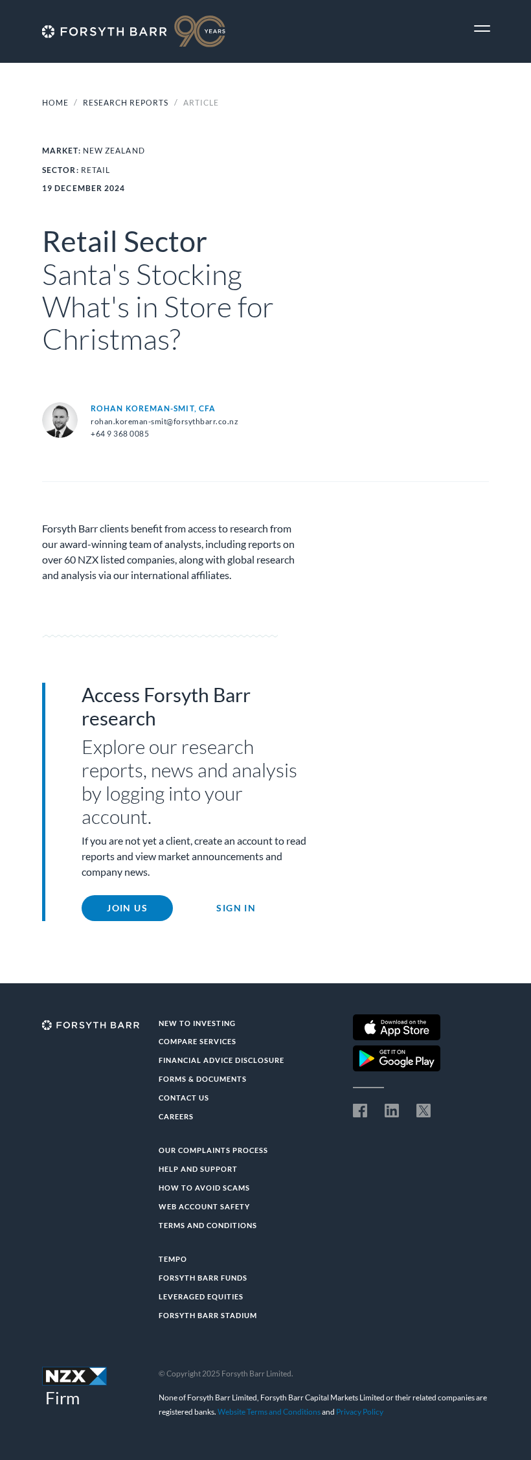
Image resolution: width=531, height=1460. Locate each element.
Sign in (236, 907)
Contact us (184, 1097)
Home (55, 103)
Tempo (173, 1259)
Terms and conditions (208, 1225)
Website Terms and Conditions (269, 1412)
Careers (176, 1116)
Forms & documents (203, 1079)
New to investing (197, 1023)
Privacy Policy (359, 1412)
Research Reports (126, 103)
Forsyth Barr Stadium (208, 1315)
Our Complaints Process (213, 1150)
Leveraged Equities (201, 1296)
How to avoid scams (204, 1187)
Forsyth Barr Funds (203, 1277)
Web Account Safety (204, 1206)
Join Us (127, 907)
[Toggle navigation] (482, 29)
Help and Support (198, 1169)
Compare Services (197, 1041)
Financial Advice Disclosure (221, 1060)
